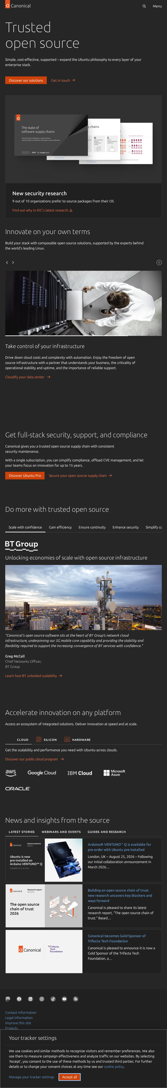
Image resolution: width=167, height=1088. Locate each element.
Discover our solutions (26, 80)
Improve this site (18, 1023)
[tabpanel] (83, 615)
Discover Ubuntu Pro (25, 475)
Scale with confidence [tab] (25, 527)
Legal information (19, 1018)
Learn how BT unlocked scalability (31, 676)
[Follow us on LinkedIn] (31, 999)
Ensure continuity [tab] (92, 527)
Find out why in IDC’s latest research (40, 210)
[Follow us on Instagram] (42, 999)
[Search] (144, 6)
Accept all (69, 1077)
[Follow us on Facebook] (20, 999)
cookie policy (114, 1066)
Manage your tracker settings (31, 1077)
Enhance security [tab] (126, 527)
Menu (157, 6)
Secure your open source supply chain (78, 475)
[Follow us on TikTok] (53, 999)
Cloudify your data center (25, 377)
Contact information (20, 1012)
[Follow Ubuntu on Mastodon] (8, 999)
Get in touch (60, 80)
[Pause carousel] (159, 263)
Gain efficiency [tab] (60, 527)
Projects (11, 1028)
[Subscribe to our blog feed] (76, 999)
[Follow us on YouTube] (65, 999)
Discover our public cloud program (32, 759)
